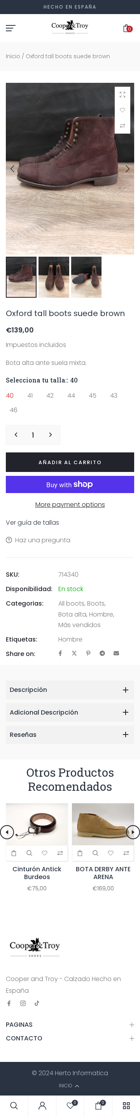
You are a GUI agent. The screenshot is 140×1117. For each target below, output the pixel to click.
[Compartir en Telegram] (102, 654)
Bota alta (72, 614)
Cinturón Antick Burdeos (36, 873)
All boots (71, 603)
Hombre (101, 614)
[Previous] (18, 168)
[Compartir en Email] (116, 654)
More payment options (70, 504)
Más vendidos (79, 624)
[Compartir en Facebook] (60, 654)
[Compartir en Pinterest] (88, 654)
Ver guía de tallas (32, 522)
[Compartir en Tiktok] (37, 1004)
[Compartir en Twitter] (74, 654)
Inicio (13, 56)
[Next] (121, 168)
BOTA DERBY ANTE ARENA (103, 873)
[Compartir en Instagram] (23, 1004)
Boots (96, 603)
